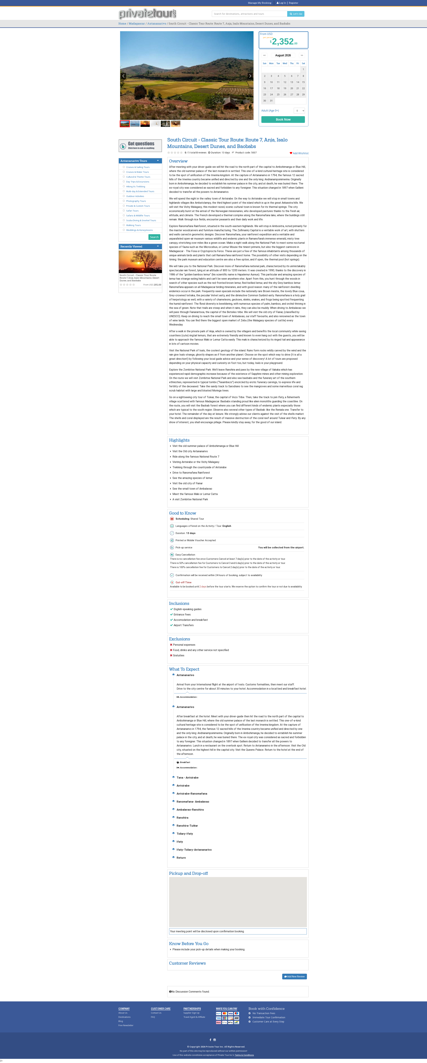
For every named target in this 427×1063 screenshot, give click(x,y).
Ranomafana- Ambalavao (193, 801)
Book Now (283, 119)
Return (181, 857)
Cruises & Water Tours (137, 171)
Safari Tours (132, 210)
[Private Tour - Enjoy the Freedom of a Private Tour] (148, 14)
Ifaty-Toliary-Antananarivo (194, 849)
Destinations (124, 1017)
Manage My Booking (259, 3)
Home (122, 23)
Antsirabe (183, 785)
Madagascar (137, 23)
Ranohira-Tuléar (187, 825)
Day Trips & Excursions (137, 181)
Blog (120, 1021)
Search (154, 237)
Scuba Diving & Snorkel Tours (141, 220)
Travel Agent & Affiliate (194, 1017)
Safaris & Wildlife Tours (138, 215)
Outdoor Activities (135, 196)
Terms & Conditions (244, 1055)
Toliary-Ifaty (185, 833)
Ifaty (180, 841)
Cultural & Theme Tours (138, 176)
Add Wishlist (300, 153)
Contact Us (156, 1012)
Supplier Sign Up (191, 1012)
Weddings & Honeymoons (139, 230)
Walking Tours (133, 225)
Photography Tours (136, 200)
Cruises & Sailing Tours (138, 167)
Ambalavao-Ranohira (190, 809)
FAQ (153, 1017)
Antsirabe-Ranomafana (192, 793)
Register (293, 3)
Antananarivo (156, 23)
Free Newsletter (125, 1025)
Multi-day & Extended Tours (140, 191)
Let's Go (297, 13)
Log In (282, 3)
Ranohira (182, 817)
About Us (122, 1012)
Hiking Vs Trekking (135, 186)
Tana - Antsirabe (187, 777)
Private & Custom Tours (138, 205)
